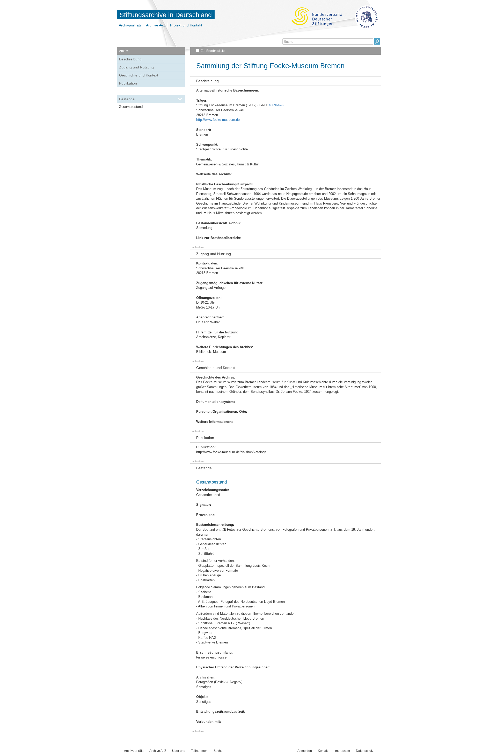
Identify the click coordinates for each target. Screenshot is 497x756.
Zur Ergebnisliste (213, 51)
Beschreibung (130, 59)
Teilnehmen (199, 751)
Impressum (342, 751)
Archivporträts (130, 25)
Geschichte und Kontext (138, 75)
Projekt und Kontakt (186, 25)
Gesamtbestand (131, 107)
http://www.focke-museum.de (218, 120)
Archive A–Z (156, 25)
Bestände (127, 99)
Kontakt (323, 751)
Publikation (128, 83)
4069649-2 (276, 105)
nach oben (197, 247)
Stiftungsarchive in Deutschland (166, 14)
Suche (218, 751)
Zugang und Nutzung (136, 67)
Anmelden (304, 751)
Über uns (178, 751)
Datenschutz (365, 751)
